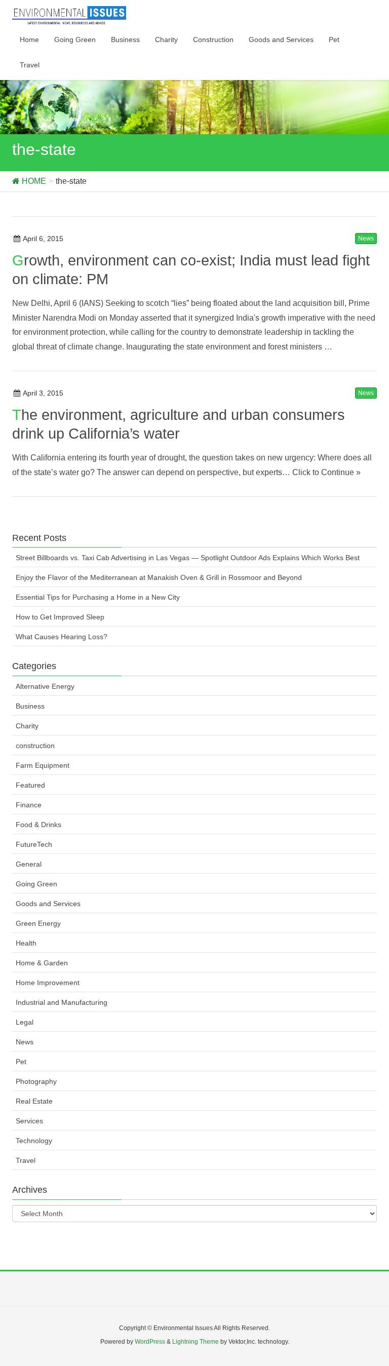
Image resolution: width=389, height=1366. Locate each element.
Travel (25, 1160)
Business (30, 706)
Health (26, 943)
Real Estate (34, 1101)
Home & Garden (42, 963)
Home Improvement (48, 983)
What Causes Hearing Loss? (61, 637)
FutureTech (34, 844)
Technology (34, 1141)
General (29, 864)
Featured (30, 785)
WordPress (150, 1341)
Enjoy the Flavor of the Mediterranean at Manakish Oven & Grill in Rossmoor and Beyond (159, 577)
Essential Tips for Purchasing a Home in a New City (98, 597)
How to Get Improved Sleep (60, 617)
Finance (29, 805)
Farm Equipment (42, 765)
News (366, 238)
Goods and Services (48, 904)
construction (35, 745)
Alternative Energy (45, 686)
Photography (36, 1081)
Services (29, 1121)
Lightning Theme (195, 1341)
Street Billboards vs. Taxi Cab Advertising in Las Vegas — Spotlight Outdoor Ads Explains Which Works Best (188, 558)
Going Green (36, 884)
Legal (24, 1022)
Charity (27, 726)
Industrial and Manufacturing (61, 1002)
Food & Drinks (38, 825)
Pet (21, 1062)
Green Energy (38, 923)
